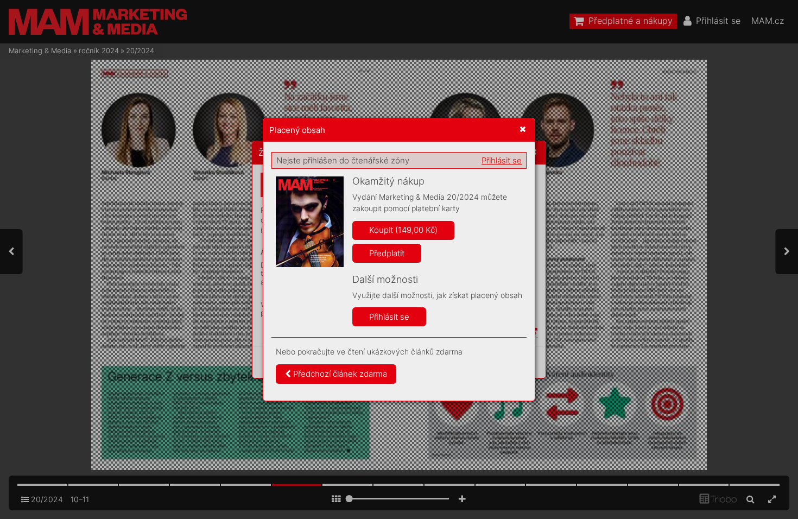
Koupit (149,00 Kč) (403, 230)
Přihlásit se (502, 160)
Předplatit (386, 253)
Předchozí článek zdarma (339, 374)
